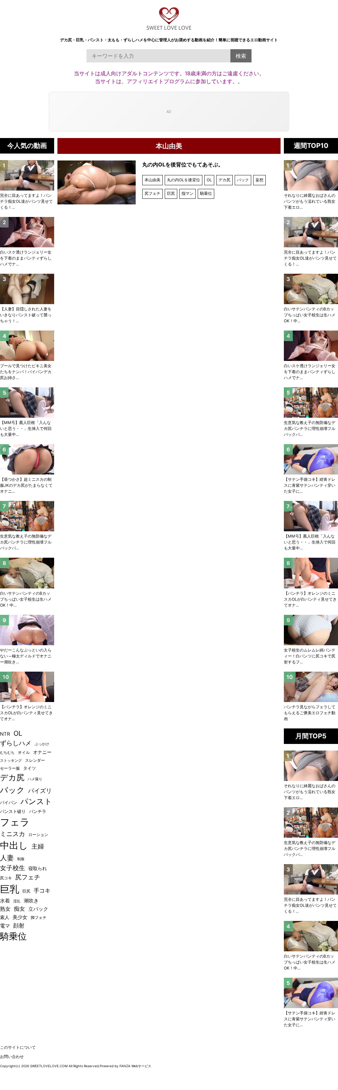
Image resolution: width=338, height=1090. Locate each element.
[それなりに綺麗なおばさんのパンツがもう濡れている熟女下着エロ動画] (311, 175)
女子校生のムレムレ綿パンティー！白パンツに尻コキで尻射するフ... (309, 656)
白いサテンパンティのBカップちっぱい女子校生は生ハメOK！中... (309, 314)
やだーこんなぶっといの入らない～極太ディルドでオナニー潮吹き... (25, 656)
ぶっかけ (42, 744)
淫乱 (16, 901)
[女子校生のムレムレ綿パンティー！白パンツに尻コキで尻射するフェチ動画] (311, 630)
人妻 (7, 857)
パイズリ (40, 790)
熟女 (5, 909)
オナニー (42, 752)
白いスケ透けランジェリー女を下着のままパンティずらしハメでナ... (309, 371)
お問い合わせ (12, 1056)
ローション (38, 834)
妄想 (259, 179)
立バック (38, 909)
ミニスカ (12, 834)
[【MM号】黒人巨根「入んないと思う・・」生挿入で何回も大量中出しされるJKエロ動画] (311, 516)
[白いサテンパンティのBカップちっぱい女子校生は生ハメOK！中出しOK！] (311, 289)
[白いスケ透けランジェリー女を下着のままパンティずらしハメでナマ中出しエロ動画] (311, 346)
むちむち (7, 752)
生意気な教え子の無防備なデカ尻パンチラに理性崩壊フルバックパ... (309, 428)
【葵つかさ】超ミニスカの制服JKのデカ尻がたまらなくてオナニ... (26, 485)
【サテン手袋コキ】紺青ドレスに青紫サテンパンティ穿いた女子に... (309, 485)
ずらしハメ (15, 743)
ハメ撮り (35, 779)
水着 (5, 901)
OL (209, 179)
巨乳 (9, 889)
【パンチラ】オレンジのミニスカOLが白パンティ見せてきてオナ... (310, 599)
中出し (14, 845)
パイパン (8, 802)
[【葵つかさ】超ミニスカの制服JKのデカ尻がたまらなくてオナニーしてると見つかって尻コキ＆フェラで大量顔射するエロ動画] (27, 459)
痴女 (19, 908)
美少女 (20, 917)
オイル (24, 752)
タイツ (29, 768)
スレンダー (35, 760)
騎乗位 (206, 193)
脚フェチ (39, 917)
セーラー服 (10, 768)
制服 (20, 859)
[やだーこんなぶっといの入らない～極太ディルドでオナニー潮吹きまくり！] (27, 630)
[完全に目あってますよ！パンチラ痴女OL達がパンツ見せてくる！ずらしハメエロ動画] (311, 232)
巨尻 (171, 193)
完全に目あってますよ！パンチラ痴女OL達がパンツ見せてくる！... (310, 258)
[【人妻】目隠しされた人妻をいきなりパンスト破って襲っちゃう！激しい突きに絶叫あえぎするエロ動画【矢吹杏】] (27, 289)
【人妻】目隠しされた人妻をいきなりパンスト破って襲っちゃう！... (25, 314)
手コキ (42, 890)
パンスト (36, 801)
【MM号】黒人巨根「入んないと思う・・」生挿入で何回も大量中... (309, 542)
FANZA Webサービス (135, 1066)
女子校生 (12, 868)
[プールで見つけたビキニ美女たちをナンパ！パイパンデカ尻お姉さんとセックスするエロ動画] (27, 346)
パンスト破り (13, 811)
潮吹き (31, 900)
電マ (5, 926)
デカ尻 (224, 179)
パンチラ (37, 811)
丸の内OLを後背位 (183, 179)
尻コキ (6, 877)
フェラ (15, 822)
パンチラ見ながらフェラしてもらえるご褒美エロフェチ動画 (309, 712)
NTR (5, 734)
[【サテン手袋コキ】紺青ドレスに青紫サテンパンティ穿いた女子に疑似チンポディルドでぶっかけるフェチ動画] (311, 459)
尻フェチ (152, 193)
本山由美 (152, 179)
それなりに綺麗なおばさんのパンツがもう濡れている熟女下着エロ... (309, 201)
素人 (4, 917)
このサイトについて (18, 1047)
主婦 (37, 846)
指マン (187, 193)
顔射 (18, 925)
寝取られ (37, 868)
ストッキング (11, 760)
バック (243, 179)
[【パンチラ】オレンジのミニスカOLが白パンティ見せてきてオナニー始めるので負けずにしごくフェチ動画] (311, 573)
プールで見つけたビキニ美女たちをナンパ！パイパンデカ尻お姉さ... (25, 371)
